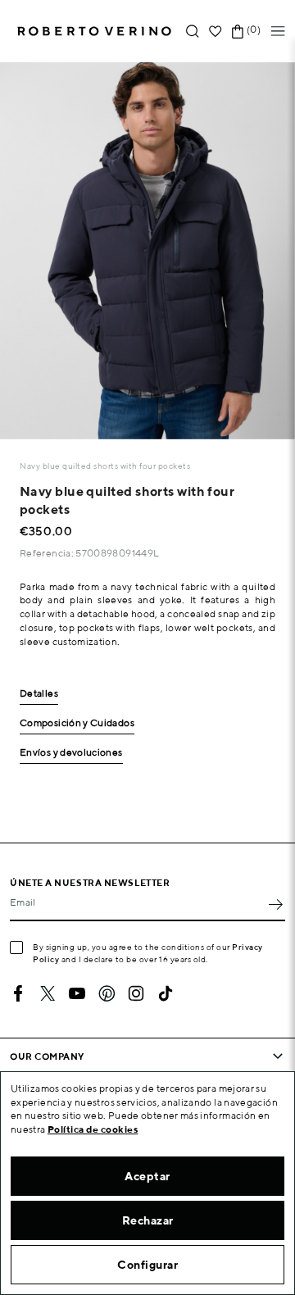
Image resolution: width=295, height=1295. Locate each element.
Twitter (47, 993)
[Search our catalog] (192, 32)
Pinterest (106, 993)
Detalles (39, 693)
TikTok (165, 993)
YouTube (77, 993)
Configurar (147, 1264)
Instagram (136, 993)
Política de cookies (93, 1129)
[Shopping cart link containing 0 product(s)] (237, 32)
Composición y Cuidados (77, 723)
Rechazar (148, 1220)
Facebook (18, 993)
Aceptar (147, 1176)
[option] (147, 250)
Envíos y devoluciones (71, 752)
